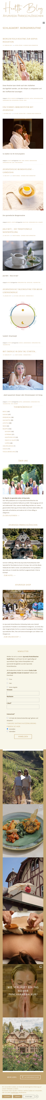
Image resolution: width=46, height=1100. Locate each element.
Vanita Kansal (16, 175)
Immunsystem (33, 160)
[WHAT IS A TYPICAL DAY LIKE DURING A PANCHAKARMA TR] (23, 990)
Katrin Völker (18, 45)
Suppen (7, 443)
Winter (21, 100)
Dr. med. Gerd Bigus (19, 296)
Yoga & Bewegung (12, 98)
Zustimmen (7, 1096)
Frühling (26, 98)
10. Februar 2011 (7, 355)
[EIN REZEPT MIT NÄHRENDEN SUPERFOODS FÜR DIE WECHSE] (23, 830)
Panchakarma (18, 162)
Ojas (13, 162)
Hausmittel (6, 420)
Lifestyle (9, 160)
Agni (20, 160)
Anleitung (25, 222)
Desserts (8, 431)
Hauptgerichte (10, 437)
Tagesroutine (36, 282)
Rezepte (5, 429)
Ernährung (7, 417)
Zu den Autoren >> (11, 515)
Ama (23, 160)
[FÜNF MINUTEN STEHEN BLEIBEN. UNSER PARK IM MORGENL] (23, 1044)
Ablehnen (17, 1096)
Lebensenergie (27, 343)
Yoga (25, 100)
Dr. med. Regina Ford (20, 113)
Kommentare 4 (27, 355)
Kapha (31, 98)
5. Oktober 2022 (7, 113)
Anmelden (23, 736)
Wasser (16, 403)
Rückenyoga (15, 100)
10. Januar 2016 (7, 296)
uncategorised (8, 446)
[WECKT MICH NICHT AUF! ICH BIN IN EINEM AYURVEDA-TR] (23, 884)
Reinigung (29, 282)
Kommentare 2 (30, 296)
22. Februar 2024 (7, 45)
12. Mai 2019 (6, 175)
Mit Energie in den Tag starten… (19, 351)
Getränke (8, 434)
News (4, 426)
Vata (12, 403)
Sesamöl (40, 222)
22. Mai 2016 (6, 235)
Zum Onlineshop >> (12, 637)
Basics (9, 222)
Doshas (27, 160)
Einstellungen (15, 1092)
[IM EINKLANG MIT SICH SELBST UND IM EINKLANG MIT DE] (23, 777)
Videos (5, 449)
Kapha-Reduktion (38, 98)
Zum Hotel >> (10, 575)
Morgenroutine (7, 100)
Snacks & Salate (10, 440)
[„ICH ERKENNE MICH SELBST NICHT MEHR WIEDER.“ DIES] (23, 937)
